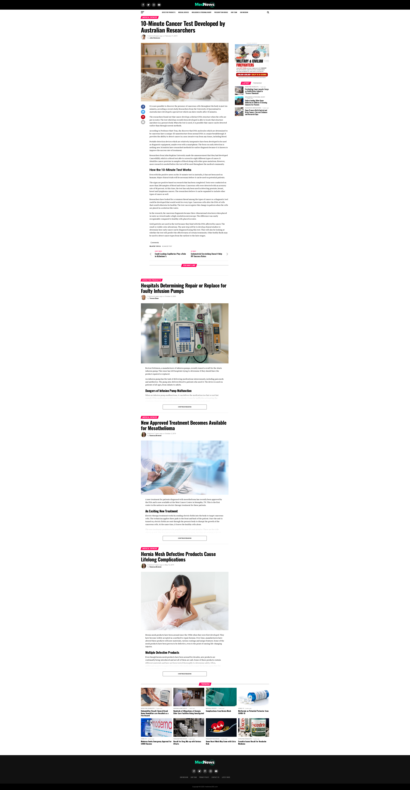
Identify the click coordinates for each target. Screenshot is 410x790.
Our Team (234, 12)
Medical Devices (183, 12)
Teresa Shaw (154, 298)
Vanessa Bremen (155, 435)
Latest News (226, 777)
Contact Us (215, 777)
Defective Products (168, 12)
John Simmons (154, 38)
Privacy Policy (204, 777)
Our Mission (244, 12)
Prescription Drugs (221, 12)
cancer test (167, 246)
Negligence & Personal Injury (201, 12)
